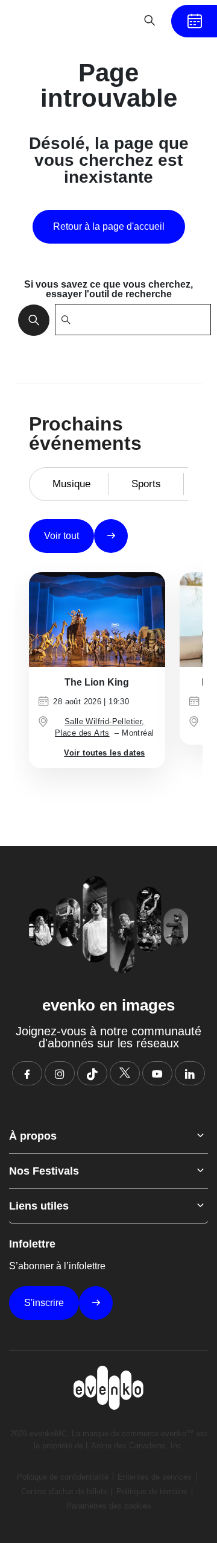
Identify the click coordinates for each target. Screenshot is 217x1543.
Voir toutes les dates (104, 752)
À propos (33, 1136)
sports (146, 484)
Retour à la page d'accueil (109, 226)
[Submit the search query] (30, 319)
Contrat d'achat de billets (64, 1491)
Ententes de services (155, 1476)
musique (71, 484)
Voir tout (61, 536)
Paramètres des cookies (108, 1505)
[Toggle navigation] (112, 20)
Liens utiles (39, 1206)
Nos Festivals (44, 1171)
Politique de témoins (151, 1491)
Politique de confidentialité (62, 1476)
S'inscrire (44, 1303)
